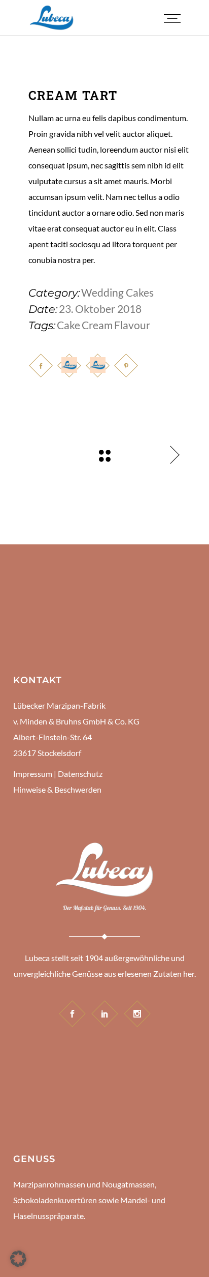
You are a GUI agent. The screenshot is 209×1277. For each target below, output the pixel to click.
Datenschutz (80, 773)
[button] (18, 1258)
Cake (68, 324)
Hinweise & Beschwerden (57, 789)
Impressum (32, 773)
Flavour (132, 324)
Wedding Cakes (117, 292)
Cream (97, 324)
